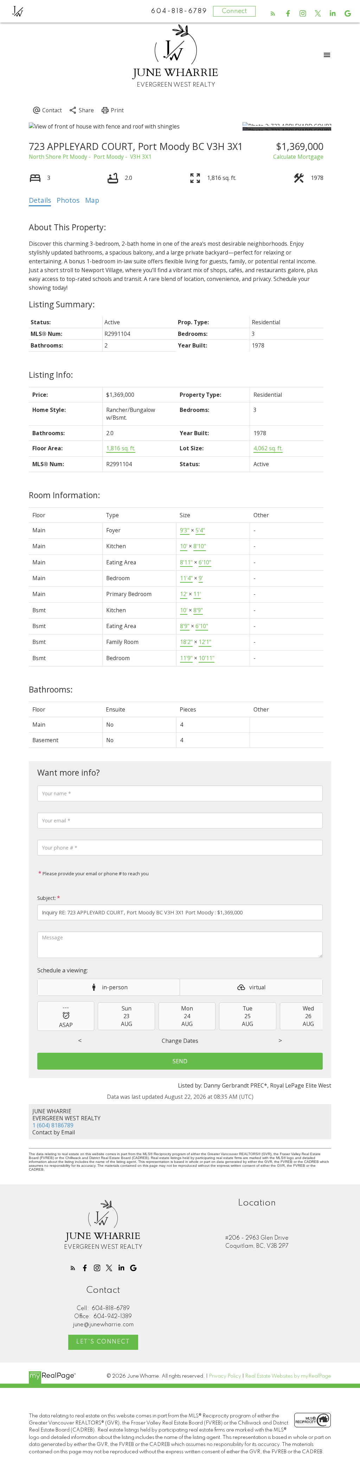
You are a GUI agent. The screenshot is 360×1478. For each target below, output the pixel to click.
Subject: (46, 898)
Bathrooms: (51, 689)
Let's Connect (103, 1342)
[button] (273, 13)
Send (180, 1061)
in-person (115, 987)
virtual (257, 987)
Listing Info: (51, 374)
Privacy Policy (225, 1376)
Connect (234, 11)
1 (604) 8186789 (52, 1125)
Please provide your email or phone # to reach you (95, 873)
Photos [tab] (68, 200)
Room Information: (64, 495)
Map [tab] (92, 200)
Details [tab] (40, 200)
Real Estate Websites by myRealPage (288, 1376)
